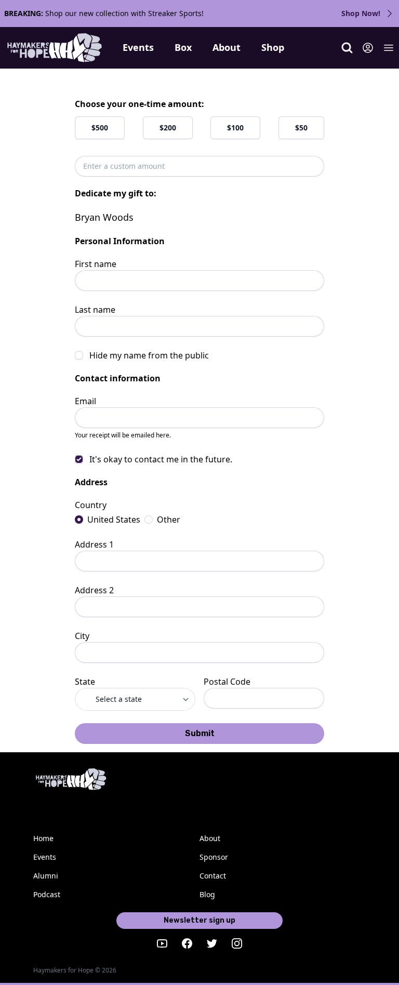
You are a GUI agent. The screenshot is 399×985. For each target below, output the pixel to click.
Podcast (46, 894)
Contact (213, 876)
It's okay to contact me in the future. (160, 459)
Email (85, 401)
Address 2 (94, 590)
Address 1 (94, 544)
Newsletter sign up (199, 920)
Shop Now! (360, 13)
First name (95, 264)
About (226, 47)
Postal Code (227, 681)
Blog (207, 894)
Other (168, 519)
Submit (200, 733)
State (85, 681)
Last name (95, 309)
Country (91, 505)
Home (43, 838)
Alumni (45, 876)
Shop (272, 47)
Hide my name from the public (149, 355)
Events (138, 47)
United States (113, 519)
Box (183, 47)
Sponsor (214, 857)
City (82, 636)
